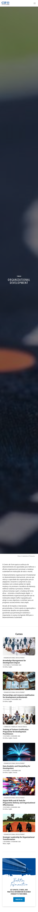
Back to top (35, 910)
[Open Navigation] (34, 3)
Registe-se (19, 899)
